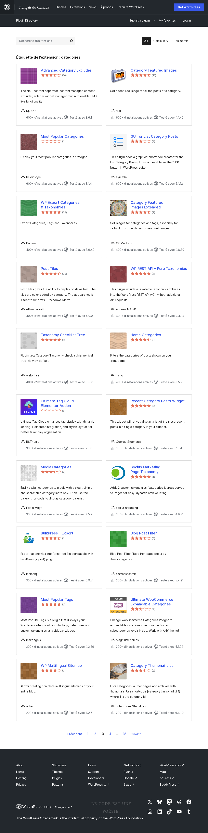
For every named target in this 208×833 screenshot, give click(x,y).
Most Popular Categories (62, 136)
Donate (130, 778)
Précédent (74, 734)
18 (124, 734)
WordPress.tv (99, 784)
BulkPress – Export (57, 533)
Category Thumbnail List (152, 665)
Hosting (21, 778)
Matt (164, 771)
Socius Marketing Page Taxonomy (145, 469)
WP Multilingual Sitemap (61, 665)
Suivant (136, 734)
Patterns (58, 784)
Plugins (57, 778)
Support (93, 771)
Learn (92, 765)
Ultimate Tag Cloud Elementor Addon (57, 403)
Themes (57, 771)
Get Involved (132, 765)
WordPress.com (172, 765)
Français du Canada (68, 807)
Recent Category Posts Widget (158, 401)
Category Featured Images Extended (147, 204)
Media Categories (56, 467)
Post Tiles (49, 268)
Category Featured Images (154, 70)
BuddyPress (170, 784)
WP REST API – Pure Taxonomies (159, 268)
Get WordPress (189, 7)
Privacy (21, 784)
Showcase (59, 765)
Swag (129, 784)
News (20, 771)
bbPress (167, 778)
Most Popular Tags (57, 599)
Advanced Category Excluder (66, 70)
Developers (96, 778)
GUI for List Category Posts (154, 136)
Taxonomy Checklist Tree (63, 335)
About (20, 765)
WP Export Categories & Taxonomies (60, 204)
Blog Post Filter (144, 533)
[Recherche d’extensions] (71, 41)
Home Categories (146, 335)
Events (128, 771)
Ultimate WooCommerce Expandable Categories (152, 601)
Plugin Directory (27, 20)
